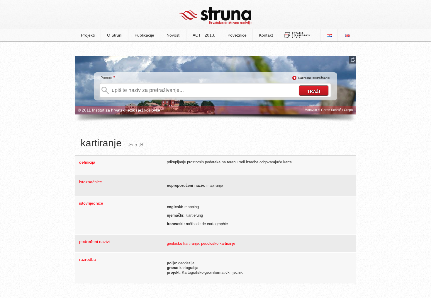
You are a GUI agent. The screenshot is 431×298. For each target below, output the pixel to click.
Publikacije (144, 35)
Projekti (88, 35)
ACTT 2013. (204, 35)
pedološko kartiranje (218, 243)
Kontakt (266, 35)
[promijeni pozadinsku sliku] (353, 59)
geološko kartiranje (183, 243)
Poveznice (237, 35)
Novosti (173, 35)
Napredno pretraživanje (314, 77)
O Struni (114, 35)
